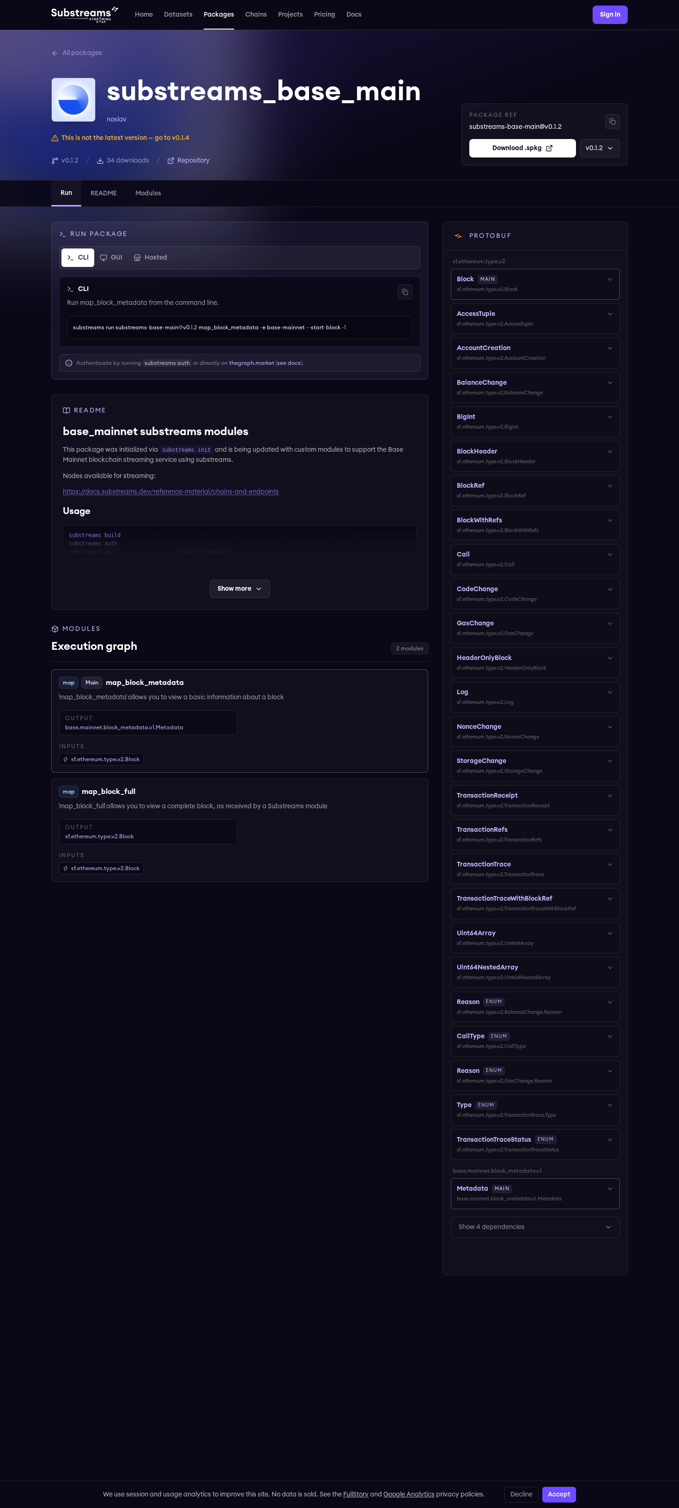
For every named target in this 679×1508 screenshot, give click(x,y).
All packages (82, 53)
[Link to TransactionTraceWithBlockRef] (559, 899)
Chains (256, 15)
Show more (234, 589)
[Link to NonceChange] (507, 727)
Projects (290, 15)
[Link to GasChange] (500, 623)
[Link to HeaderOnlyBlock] (518, 658)
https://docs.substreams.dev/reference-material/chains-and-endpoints (171, 492)
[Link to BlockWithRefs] (508, 520)
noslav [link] (117, 119)
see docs (289, 363)
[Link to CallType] (516, 1036)
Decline (521, 1494)
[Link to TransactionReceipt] (524, 796)
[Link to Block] (504, 279)
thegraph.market (251, 363)
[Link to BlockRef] (491, 486)
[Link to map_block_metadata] (191, 682)
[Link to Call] (476, 554)
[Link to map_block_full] (142, 791)
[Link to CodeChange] (504, 589)
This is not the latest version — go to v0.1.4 (125, 138)
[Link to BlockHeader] (504, 451)
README (104, 193)
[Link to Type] (503, 1105)
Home (144, 15)
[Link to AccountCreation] (517, 348)
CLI (83, 257)
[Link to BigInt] (482, 417)
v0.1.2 (594, 148)
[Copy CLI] (405, 292)
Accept (559, 1494)
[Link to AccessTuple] (501, 314)
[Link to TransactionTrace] (517, 864)
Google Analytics (409, 1494)
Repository (193, 160)
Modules (148, 193)
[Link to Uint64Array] (502, 933)
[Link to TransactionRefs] (514, 830)
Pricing (324, 15)
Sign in (610, 15)
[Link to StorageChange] (512, 761)
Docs (354, 15)
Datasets (178, 15)
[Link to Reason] (511, 1002)
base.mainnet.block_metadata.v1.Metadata (124, 727)
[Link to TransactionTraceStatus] (563, 1140)
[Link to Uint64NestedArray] (524, 967)
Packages (219, 15)
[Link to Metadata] (518, 1189)
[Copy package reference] (612, 121)
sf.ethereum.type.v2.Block (99, 836)
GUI (116, 257)
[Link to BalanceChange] (513, 383)
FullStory (356, 1494)
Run (66, 193)
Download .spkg (517, 148)
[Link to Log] (475, 692)
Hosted (156, 257)
